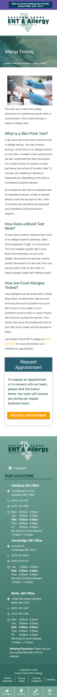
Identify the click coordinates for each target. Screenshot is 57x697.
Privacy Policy (21, 679)
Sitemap (51, 679)
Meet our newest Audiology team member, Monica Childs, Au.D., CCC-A (30, 5)
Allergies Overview (21, 63)
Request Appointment (28, 415)
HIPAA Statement (7, 679)
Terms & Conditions (36, 679)
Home (8, 63)
